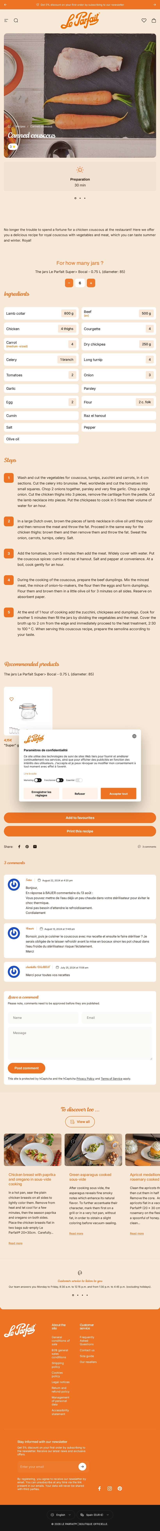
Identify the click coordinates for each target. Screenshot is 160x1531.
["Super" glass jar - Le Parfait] (28, 711)
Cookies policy (57, 1374)
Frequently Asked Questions (87, 1340)
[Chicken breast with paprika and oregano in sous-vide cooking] (32, 1150)
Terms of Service (111, 1078)
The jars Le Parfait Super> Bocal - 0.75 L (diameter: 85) (80, 272)
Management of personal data (60, 1401)
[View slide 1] (75, 198)
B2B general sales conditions (60, 1353)
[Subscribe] (82, 1467)
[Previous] (5, 4)
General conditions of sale (61, 1340)
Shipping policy (58, 1364)
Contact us (87, 1350)
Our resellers (88, 1362)
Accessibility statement (60, 1412)
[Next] (154, 4)
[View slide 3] (84, 198)
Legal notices (61, 1382)
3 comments (149, 846)
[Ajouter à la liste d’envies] (11, 699)
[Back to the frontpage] (9, 126)
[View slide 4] (87, 1295)
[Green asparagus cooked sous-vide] (93, 1150)
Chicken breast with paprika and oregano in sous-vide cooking (32, 1179)
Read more (15, 1243)
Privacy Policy (85, 1078)
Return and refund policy (60, 1389)
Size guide (87, 1356)
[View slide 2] (80, 198)
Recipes (20, 126)
